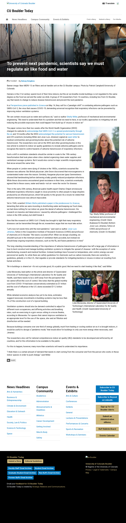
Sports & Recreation (74, 429)
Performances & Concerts (77, 423)
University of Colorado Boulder (99, 464)
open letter (72, 137)
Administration (42, 401)
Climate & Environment (16, 406)
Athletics (40, 415)
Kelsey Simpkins (28, 81)
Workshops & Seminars (76, 435)
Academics (41, 396)
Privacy (88, 470)
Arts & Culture (72, 396)
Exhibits (69, 407)
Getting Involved (43, 426)
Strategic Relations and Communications (48, 487)
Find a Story (91, 19)
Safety (39, 438)
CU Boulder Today (20, 11)
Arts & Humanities (14, 392)
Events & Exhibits (61, 19)
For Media (117, 19)
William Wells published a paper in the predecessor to (52, 203)
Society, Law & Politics (17, 422)
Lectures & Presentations (77, 418)
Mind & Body (41, 432)
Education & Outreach (16, 411)
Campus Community (40, 19)
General (69, 412)
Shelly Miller (72, 117)
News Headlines (19, 19)
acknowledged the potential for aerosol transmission (61, 134)
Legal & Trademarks (101, 470)
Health (13, 360)
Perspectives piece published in (28, 105)
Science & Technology (16, 428)
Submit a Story (104, 19)
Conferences (71, 401)
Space (9, 433)
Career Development (45, 421)
